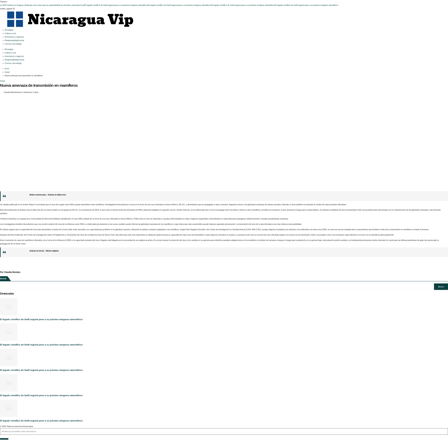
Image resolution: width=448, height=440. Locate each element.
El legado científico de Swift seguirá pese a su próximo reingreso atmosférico (116, 5)
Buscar (441, 287)
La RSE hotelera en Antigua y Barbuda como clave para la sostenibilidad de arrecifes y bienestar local (42, 5)
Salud (2, 81)
